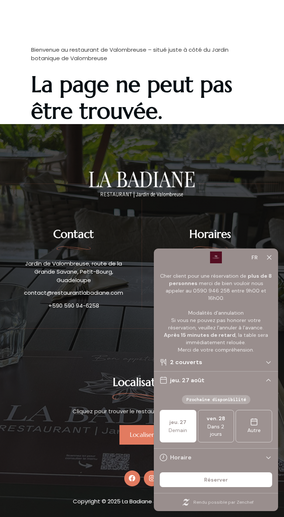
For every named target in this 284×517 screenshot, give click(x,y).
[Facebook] (132, 478)
